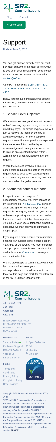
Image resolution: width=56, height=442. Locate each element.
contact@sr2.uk (12, 78)
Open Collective (37, 342)
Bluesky (32, 350)
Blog (9, 17)
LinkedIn (33, 353)
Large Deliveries (12, 357)
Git (30, 346)
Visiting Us (8, 353)
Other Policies (10, 384)
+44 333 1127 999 (31, 203)
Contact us (28, 252)
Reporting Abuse (12, 350)
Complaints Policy (12, 380)
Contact (23, 17)
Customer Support (13, 346)
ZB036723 (15, 430)
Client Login (16, 24)
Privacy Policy (10, 376)
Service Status (11, 342)
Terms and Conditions (9, 370)
